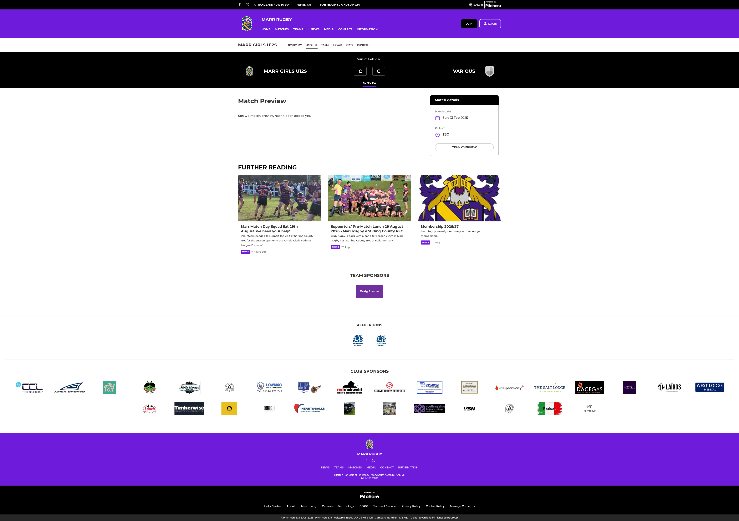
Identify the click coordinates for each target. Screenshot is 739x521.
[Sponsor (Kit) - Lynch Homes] (149, 409)
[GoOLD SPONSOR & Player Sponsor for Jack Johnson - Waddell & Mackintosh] (469, 388)
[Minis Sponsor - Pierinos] (549, 409)
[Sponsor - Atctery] (589, 409)
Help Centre (272, 506)
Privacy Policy (410, 506)
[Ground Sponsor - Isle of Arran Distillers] (509, 409)
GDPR (363, 506)
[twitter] (247, 5)
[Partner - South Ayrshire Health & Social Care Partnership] (429, 409)
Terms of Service (384, 506)
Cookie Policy (435, 506)
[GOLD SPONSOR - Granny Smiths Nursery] (149, 388)
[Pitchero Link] (493, 6)
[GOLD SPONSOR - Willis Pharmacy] (509, 388)
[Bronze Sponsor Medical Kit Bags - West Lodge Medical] (709, 388)
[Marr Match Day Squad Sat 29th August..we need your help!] (279, 198)
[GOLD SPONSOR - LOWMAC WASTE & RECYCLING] (269, 388)
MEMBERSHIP (305, 4)
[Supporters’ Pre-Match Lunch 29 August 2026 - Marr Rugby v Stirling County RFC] (369, 198)
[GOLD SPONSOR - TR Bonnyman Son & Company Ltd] (429, 388)
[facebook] (240, 4)
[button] (266, 29)
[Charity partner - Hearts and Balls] (309, 409)
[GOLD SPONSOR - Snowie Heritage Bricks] (389, 388)
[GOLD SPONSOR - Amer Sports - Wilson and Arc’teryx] (69, 388)
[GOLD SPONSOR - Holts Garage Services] (189, 388)
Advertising (308, 506)
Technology (346, 506)
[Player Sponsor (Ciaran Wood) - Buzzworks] (229, 409)
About (291, 506)
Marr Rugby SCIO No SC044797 (340, 4)
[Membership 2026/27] (459, 198)
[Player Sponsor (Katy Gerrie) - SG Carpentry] (389, 409)
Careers (327, 506)
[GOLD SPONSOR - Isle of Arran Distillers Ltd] (229, 388)
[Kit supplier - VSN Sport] (469, 409)
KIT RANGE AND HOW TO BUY (272, 4)
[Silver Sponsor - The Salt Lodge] (549, 388)
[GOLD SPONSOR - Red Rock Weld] (349, 388)
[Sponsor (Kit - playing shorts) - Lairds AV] (669, 388)
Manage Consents (462, 506)
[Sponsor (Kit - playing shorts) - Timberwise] (189, 409)
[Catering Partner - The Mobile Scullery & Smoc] (349, 409)
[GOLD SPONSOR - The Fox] (109, 388)
